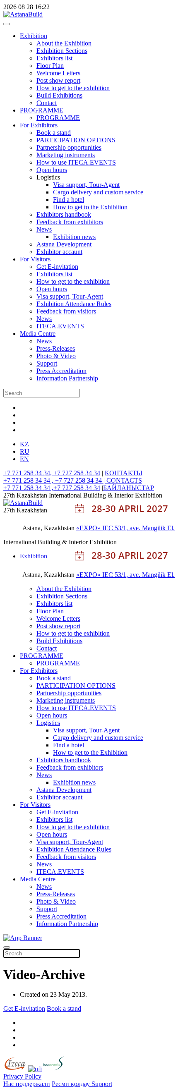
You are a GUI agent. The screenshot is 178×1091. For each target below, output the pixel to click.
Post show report (58, 80)
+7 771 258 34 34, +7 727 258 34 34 (51, 472)
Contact (46, 102)
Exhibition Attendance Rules (73, 303)
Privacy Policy (22, 1076)
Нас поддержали (26, 1083)
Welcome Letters (58, 73)
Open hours (51, 169)
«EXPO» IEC (95, 527)
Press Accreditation (61, 370)
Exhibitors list (54, 58)
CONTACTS (124, 480)
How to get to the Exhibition (90, 207)
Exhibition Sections (61, 50)
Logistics (48, 722)
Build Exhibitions (59, 95)
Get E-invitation (57, 266)
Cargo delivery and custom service (98, 192)
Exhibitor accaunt (59, 251)
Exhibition (33, 35)
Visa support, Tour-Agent (86, 184)
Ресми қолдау (71, 1083)
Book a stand (53, 132)
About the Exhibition (63, 43)
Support (46, 363)
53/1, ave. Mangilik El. (145, 527)
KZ (24, 443)
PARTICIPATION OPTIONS (75, 140)
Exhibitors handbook (63, 214)
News (44, 229)
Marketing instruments (65, 154)
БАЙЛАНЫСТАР (128, 487)
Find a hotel (68, 199)
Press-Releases (55, 348)
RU (24, 451)
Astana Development (63, 244)
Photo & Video (56, 355)
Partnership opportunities (68, 147)
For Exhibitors (39, 125)
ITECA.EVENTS (60, 326)
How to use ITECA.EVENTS (76, 162)
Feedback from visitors (66, 311)
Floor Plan (50, 65)
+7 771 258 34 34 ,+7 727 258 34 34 (51, 487)
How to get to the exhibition (73, 87)
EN (24, 458)
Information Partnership (67, 378)
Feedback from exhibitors (69, 221)
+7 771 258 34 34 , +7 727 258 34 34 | (54, 480)
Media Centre (37, 333)
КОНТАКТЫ (123, 472)
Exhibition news (74, 236)
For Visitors (35, 259)
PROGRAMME (41, 110)
